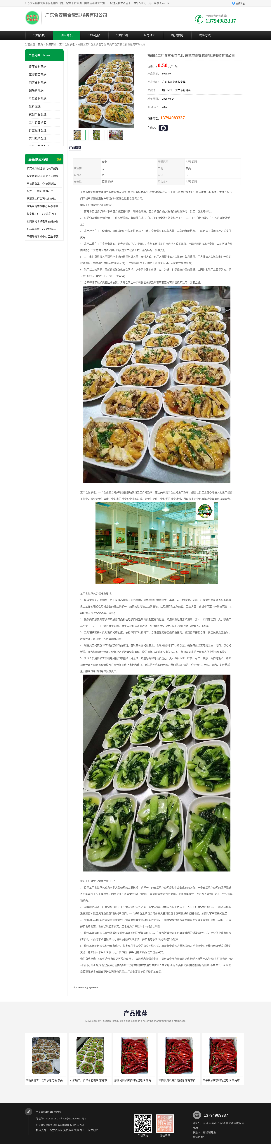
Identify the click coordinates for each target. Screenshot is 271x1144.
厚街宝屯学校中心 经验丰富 (42, 206)
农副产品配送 (37, 114)
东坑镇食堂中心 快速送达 (41, 183)
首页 (40, 44)
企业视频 (94, 35)
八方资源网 (56, 1130)
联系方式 (205, 35)
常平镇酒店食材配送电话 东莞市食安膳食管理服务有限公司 (184, 1080)
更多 (59, 159)
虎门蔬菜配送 (37, 138)
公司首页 (39, 35)
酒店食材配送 (37, 82)
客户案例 (177, 35)
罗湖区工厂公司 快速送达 (41, 198)
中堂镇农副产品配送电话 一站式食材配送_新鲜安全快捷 (226, 1080)
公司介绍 (122, 35)
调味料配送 (36, 90)
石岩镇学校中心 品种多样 (41, 229)
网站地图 (93, 1130)
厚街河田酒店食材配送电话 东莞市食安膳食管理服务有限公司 (97, 1080)
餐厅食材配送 (37, 66)
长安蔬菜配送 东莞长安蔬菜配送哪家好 (44, 176)
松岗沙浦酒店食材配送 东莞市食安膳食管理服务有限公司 (138, 1080)
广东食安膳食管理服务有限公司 (53, 1125)
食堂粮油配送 (37, 130)
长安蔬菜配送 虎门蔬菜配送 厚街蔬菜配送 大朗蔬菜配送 (44, 168)
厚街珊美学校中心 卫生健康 (42, 236)
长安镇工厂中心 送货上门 (41, 213)
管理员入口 (80, 1130)
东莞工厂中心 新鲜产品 (40, 191)
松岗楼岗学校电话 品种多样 (42, 221)
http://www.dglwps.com (85, 987)
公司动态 (149, 35)
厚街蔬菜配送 (37, 74)
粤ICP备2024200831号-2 (73, 1118)
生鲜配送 (35, 106)
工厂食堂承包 (67, 44)
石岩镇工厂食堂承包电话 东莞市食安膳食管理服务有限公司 (51, 1080)
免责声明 (68, 1130)
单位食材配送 (37, 98)
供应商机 (66, 35)
